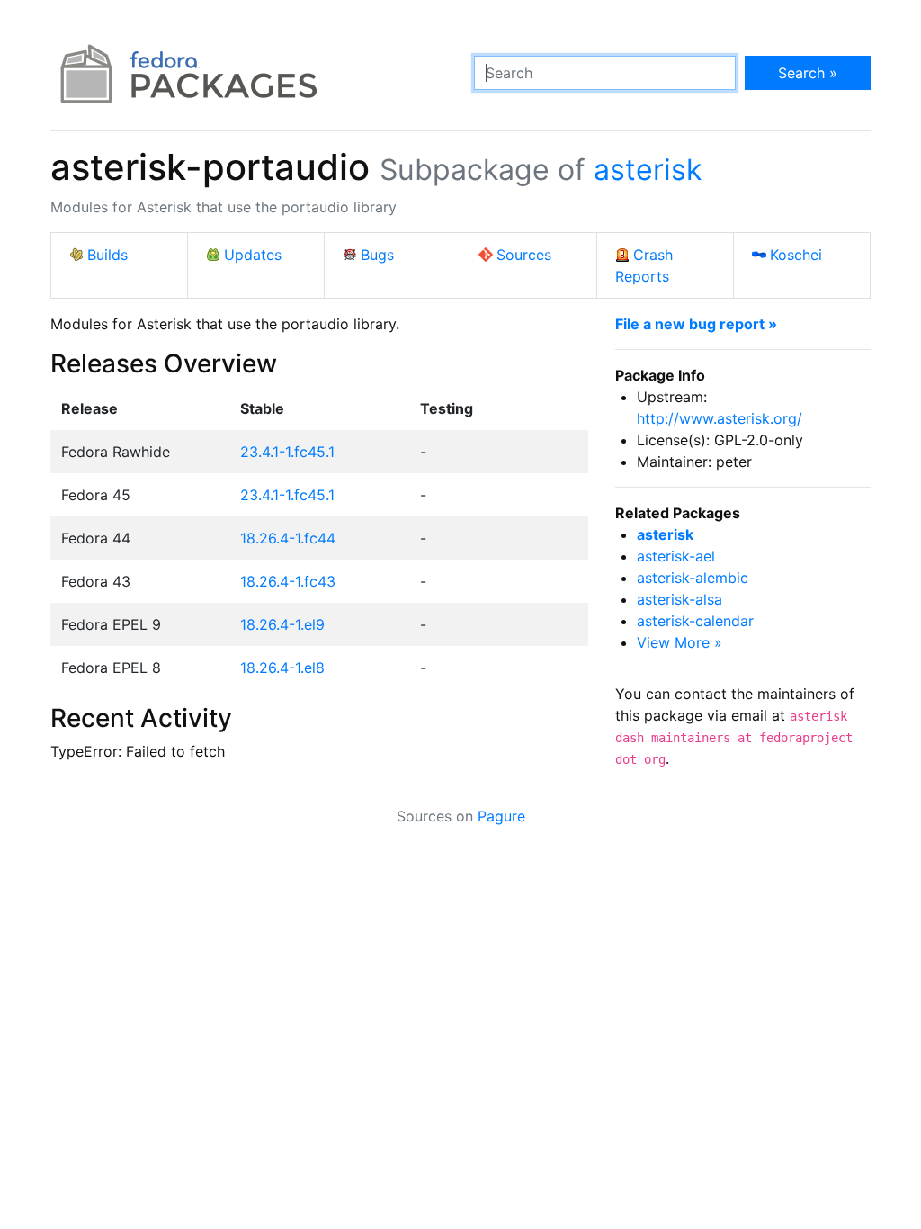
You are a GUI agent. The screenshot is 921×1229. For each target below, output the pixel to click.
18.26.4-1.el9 (282, 624)
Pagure (501, 816)
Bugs (377, 255)
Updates (253, 255)
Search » (807, 73)
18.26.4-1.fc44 (287, 538)
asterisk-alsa (679, 599)
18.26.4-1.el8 (282, 668)
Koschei (796, 255)
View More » (679, 642)
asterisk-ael (676, 556)
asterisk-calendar (695, 621)
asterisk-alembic (692, 578)
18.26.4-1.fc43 (287, 581)
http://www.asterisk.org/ (719, 418)
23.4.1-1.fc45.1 (287, 452)
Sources (523, 255)
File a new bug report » (696, 324)
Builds (107, 255)
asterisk (648, 169)
